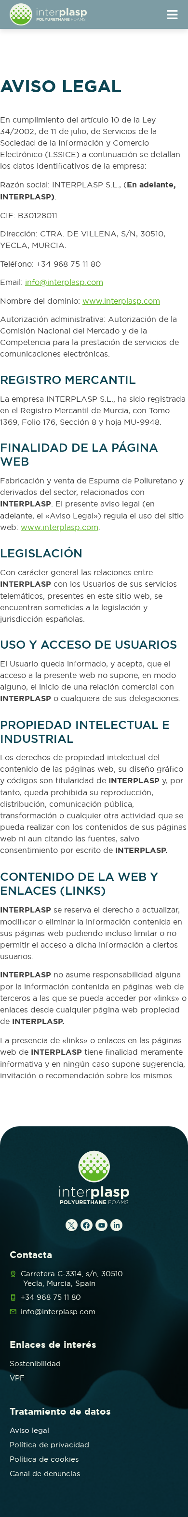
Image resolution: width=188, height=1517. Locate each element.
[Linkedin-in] (116, 1225)
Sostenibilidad (35, 1363)
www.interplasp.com (121, 301)
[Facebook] (87, 1225)
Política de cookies (44, 1459)
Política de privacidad (49, 1444)
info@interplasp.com (64, 282)
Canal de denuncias (45, 1473)
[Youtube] (101, 1225)
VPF (17, 1377)
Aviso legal (29, 1430)
